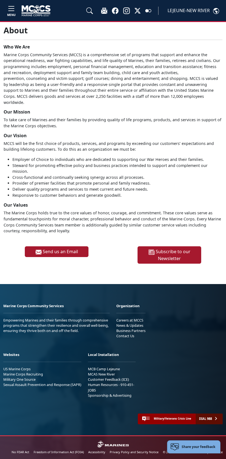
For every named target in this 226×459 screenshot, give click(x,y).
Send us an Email (60, 252)
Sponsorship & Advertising (109, 395)
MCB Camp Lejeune (104, 368)
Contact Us (125, 335)
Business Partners (131, 330)
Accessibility (96, 452)
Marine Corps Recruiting (23, 374)
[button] (115, 10)
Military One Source (19, 379)
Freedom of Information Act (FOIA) (59, 452)
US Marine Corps (17, 368)
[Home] (35, 11)
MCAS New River (101, 374)
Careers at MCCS (129, 320)
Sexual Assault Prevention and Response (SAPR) (42, 384)
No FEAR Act (20, 452)
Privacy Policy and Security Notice (134, 452)
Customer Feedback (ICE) (108, 379)
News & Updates (129, 325)
